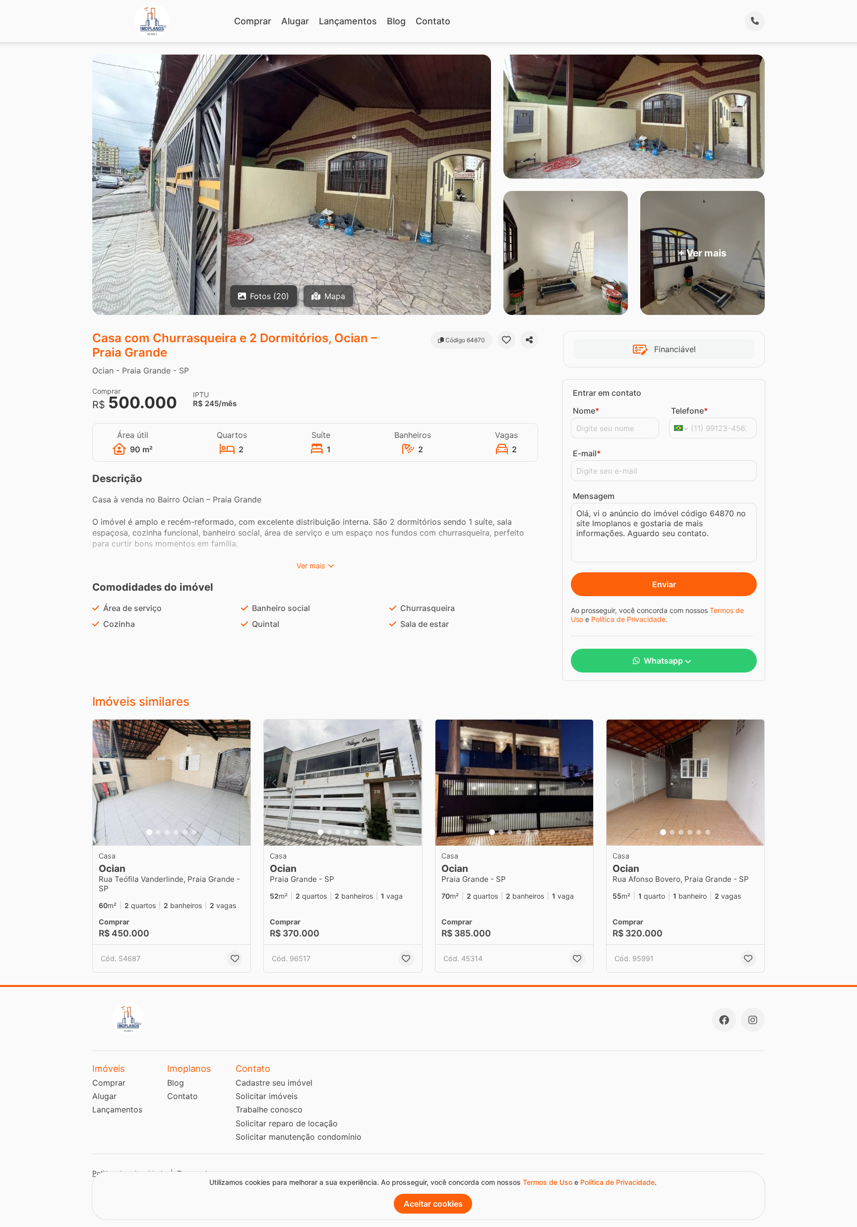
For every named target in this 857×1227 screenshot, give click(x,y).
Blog (396, 21)
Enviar (664, 584)
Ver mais (311, 565)
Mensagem (593, 496)
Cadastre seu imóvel (274, 1083)
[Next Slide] (240, 783)
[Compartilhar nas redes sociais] (529, 340)
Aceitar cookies (433, 1204)
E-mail (587, 453)
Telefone (689, 411)
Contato (433, 21)
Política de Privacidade (628, 619)
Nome (586, 411)
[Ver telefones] (755, 21)
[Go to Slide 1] (149, 832)
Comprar (252, 21)
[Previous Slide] (103, 783)
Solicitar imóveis (267, 1096)
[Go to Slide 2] (158, 832)
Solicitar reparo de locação (287, 1123)
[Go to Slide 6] (193, 832)
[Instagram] (753, 1020)
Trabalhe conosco (269, 1109)
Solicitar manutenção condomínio (299, 1137)
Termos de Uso (547, 1182)
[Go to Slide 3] (167, 832)
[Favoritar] (506, 340)
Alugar (295, 21)
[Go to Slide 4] (176, 832)
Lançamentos (348, 21)
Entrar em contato (607, 393)
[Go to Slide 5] (185, 832)
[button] (171, 783)
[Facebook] (724, 1020)
